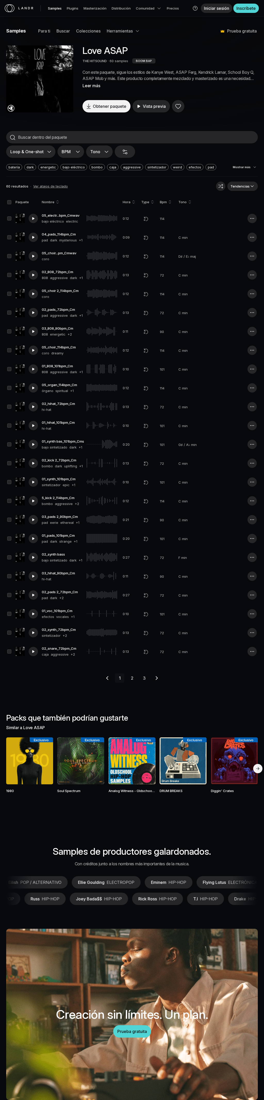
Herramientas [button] (120, 31)
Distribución (121, 8)
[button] (195, 8)
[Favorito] (178, 106)
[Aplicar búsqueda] (12, 137)
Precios (173, 8)
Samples (55, 8)
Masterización (95, 8)
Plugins (72, 8)
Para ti (44, 31)
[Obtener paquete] (44, 760)
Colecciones (88, 31)
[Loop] (146, 218)
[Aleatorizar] (220, 186)
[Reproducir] (39, 79)
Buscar (63, 31)
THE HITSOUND (94, 61)
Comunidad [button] (145, 8)
